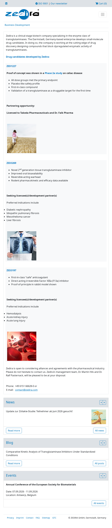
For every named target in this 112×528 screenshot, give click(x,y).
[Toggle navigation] (103, 14)
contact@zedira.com (26, 389)
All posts (99, 463)
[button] (101, 402)
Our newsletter (59, 3)
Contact (29, 517)
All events (99, 503)
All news (99, 430)
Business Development (17, 25)
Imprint (20, 517)
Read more (14, 430)
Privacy (10, 517)
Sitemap (46, 517)
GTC (54, 517)
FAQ (38, 517)
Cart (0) (102, 3)
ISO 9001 (43, 3)
